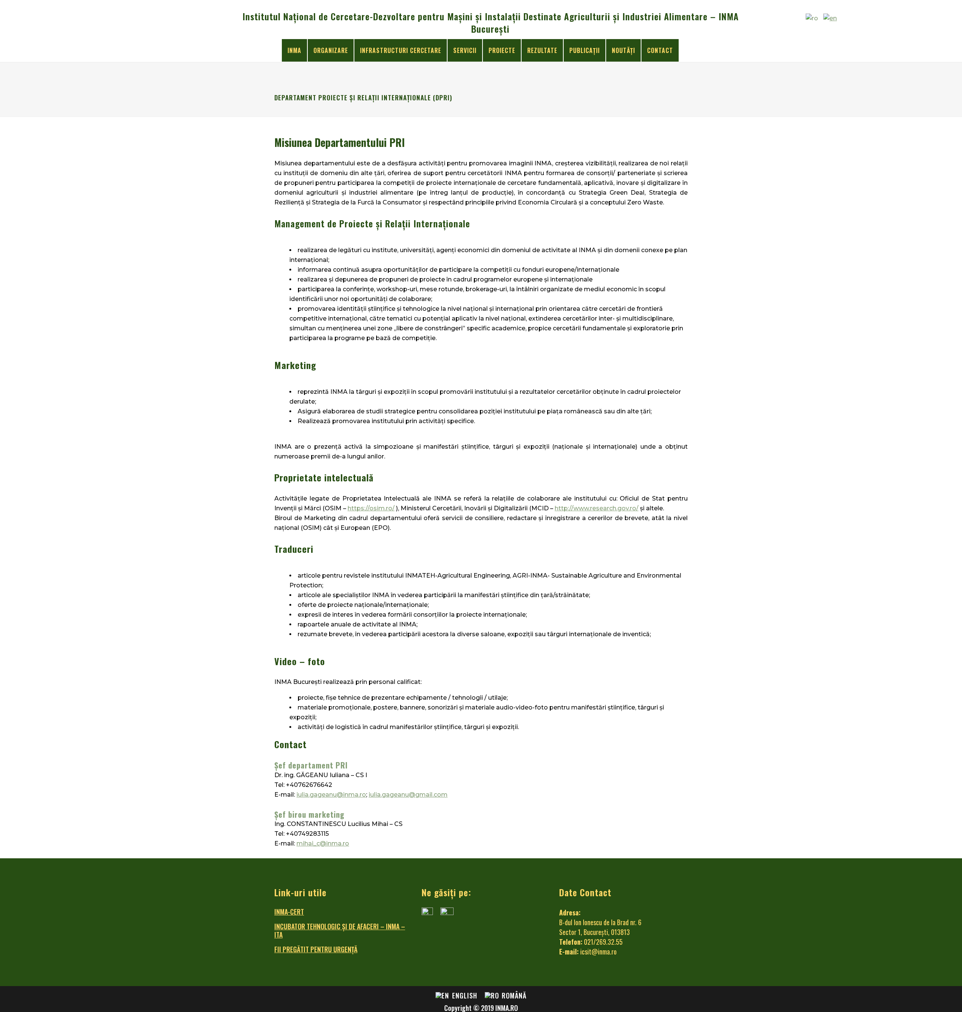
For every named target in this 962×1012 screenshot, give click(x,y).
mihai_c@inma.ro (322, 843)
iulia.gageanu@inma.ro (331, 794)
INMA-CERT (289, 912)
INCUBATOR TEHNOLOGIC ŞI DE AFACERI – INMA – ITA (339, 930)
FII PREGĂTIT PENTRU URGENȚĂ (315, 949)
